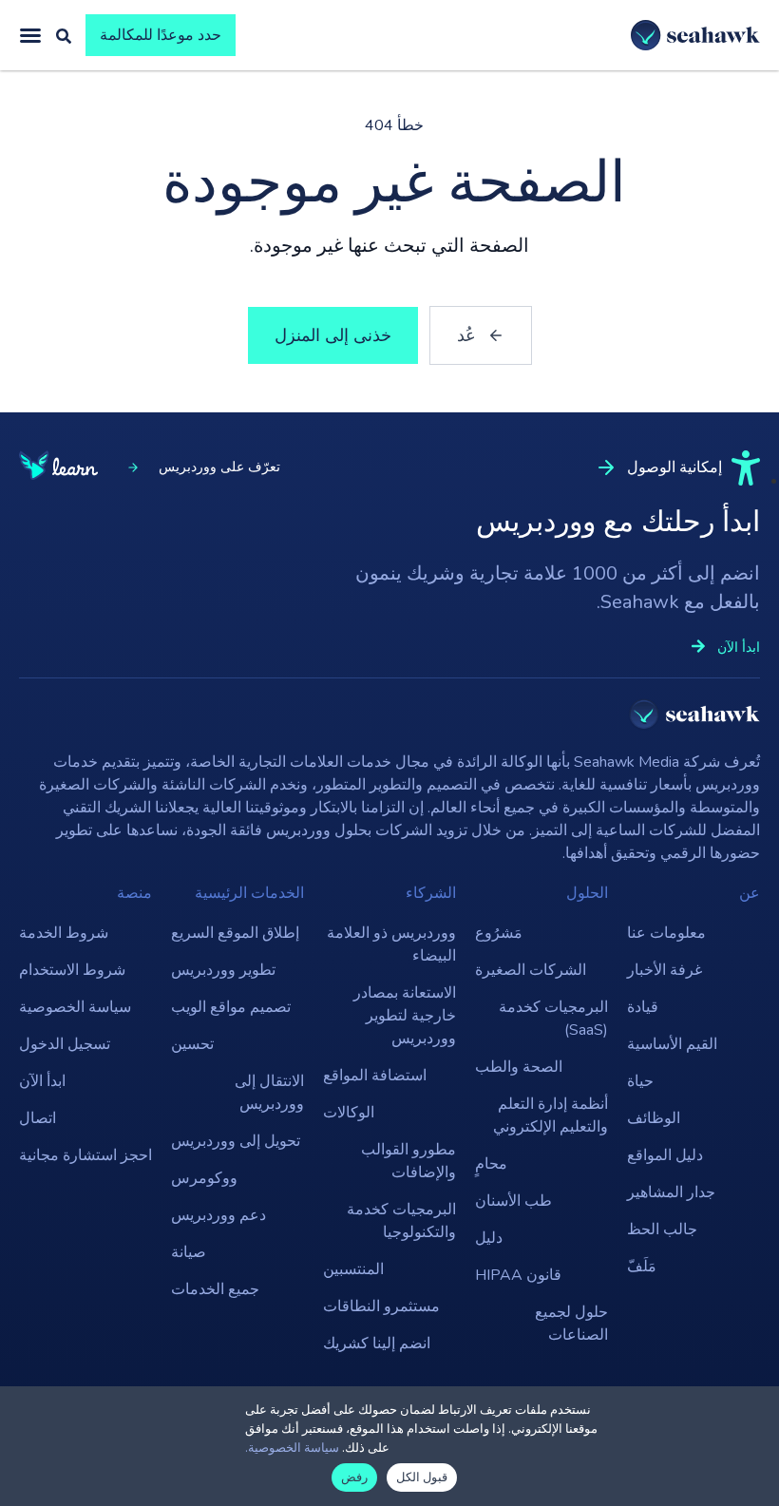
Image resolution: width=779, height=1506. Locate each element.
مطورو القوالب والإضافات (408, 1161)
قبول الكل (421, 1477)
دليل (489, 1238)
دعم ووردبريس (218, 1215)
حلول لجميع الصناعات (571, 1323)
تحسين (192, 1044)
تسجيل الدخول (64, 1044)
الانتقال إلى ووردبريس (269, 1093)
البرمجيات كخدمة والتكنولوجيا (401, 1221)
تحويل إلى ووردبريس (235, 1141)
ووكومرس (204, 1178)
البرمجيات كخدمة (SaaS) (553, 1018)
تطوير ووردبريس (223, 970)
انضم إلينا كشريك (376, 1343)
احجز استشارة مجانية (85, 1155)
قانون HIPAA (518, 1275)
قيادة (642, 1007)
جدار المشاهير (671, 1192)
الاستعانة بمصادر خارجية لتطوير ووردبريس (404, 1015)
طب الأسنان (513, 1201)
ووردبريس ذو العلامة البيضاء (391, 944)
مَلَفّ (641, 1266)
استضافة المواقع (375, 1075)
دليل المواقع (665, 1155)
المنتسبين (353, 1269)
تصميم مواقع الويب (231, 1007)
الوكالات (348, 1112)
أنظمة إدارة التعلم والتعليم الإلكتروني (550, 1115)
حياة (640, 1081)
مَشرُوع (498, 933)
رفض (354, 1477)
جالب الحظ (662, 1229)
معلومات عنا (666, 933)
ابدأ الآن (42, 1081)
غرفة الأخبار (664, 970)
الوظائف (653, 1118)
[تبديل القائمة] (30, 35)
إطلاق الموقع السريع (235, 933)
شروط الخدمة (63, 933)
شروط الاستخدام (72, 970)
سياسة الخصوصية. (292, 1448)
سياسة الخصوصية (75, 1007)
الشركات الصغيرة (530, 970)
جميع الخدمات (215, 1289)
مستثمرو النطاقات (381, 1306)
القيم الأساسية (672, 1044)
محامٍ (491, 1163)
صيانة (188, 1252)
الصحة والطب (518, 1067)
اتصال (37, 1118)
